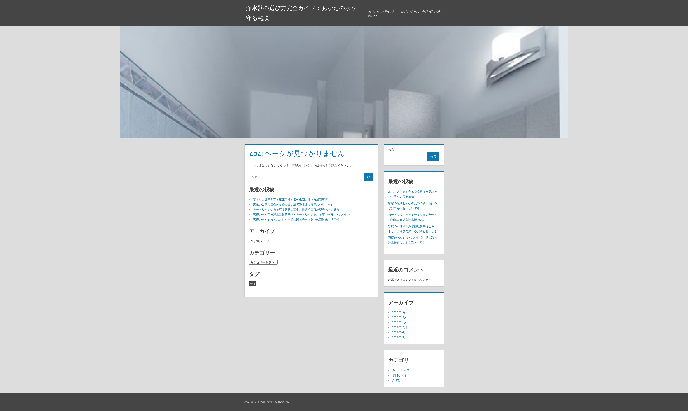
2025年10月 (399, 327)
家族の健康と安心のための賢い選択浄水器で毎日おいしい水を (293, 204)
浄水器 (396, 380)
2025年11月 (399, 322)
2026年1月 (398, 312)
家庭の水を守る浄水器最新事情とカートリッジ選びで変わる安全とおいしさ (302, 214)
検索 (391, 149)
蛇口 (252, 284)
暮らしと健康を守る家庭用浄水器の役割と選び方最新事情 (290, 199)
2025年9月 (399, 332)
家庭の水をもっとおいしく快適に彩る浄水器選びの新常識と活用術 (296, 219)
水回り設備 (399, 375)
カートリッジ (400, 370)
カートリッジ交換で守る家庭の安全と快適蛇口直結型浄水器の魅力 (296, 209)
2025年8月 (399, 337)
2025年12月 (399, 317)
